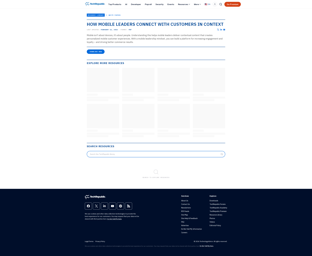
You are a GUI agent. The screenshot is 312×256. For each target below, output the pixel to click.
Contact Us (185, 204)
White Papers (115, 15)
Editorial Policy (215, 225)
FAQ (182, 222)
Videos (212, 222)
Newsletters (186, 208)
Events (170, 4)
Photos (212, 218)
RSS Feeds (185, 211)
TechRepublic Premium (218, 211)
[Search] (221, 4)
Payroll (148, 4)
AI (126, 4)
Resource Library (96, 15)
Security (160, 4)
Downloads (214, 201)
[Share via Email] (224, 30)
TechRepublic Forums (218, 204)
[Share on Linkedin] (221, 30)
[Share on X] (218, 30)
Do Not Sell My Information (191, 229)
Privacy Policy (100, 241)
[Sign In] (215, 4)
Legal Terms (89, 241)
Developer (136, 4)
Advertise (185, 225)
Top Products (114, 4)
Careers (184, 232)
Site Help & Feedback (189, 218)
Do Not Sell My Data (114, 219)
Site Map (184, 215)
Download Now (96, 52)
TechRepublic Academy (218, 208)
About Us (184, 201)
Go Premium (232, 4)
